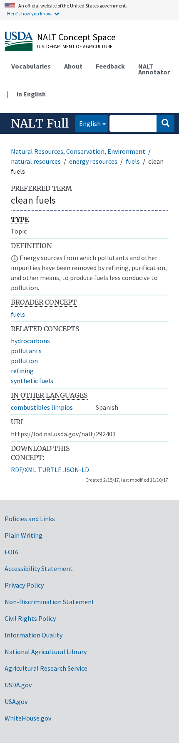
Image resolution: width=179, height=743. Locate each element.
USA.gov (16, 701)
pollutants (26, 351)
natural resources (36, 161)
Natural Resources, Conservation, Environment (78, 151)
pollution (24, 361)
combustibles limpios (42, 407)
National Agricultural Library (46, 651)
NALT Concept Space (76, 37)
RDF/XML (23, 469)
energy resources (93, 161)
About (73, 66)
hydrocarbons (30, 341)
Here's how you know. (30, 13)
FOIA (11, 552)
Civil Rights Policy (30, 618)
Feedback (110, 66)
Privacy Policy (24, 585)
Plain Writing (23, 535)
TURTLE (50, 469)
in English (31, 94)
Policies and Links (30, 518)
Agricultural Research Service (46, 668)
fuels (133, 161)
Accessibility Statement (39, 568)
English (88, 123)
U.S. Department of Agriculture (74, 46)
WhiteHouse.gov (28, 718)
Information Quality (33, 635)
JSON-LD (76, 469)
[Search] (165, 123)
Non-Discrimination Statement (49, 602)
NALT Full (40, 123)
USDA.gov (18, 685)
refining (22, 371)
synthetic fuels (32, 380)
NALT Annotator (154, 69)
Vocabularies (31, 66)
